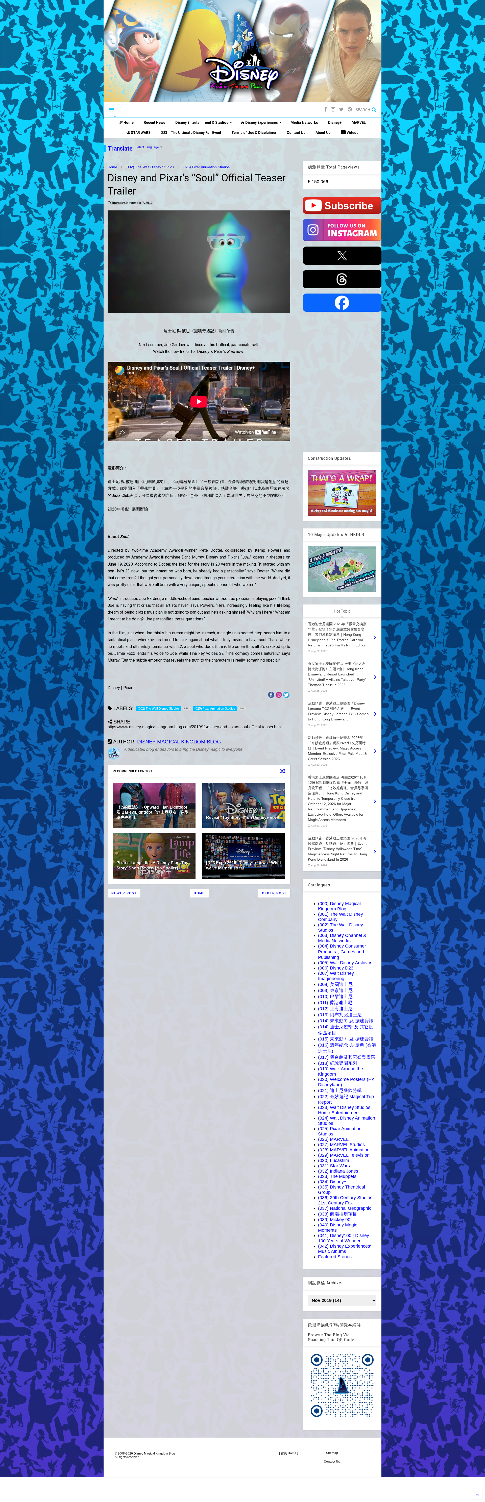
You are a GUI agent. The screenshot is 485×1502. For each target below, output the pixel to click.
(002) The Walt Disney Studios (150, 167)
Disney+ (335, 122)
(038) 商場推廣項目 (337, 1214)
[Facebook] (325, 109)
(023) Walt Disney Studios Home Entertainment (344, 1110)
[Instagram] (333, 109)
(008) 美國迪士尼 (335, 984)
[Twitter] (341, 109)
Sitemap (332, 1453)
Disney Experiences (261, 122)
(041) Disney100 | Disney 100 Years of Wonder (343, 1238)
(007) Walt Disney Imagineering (336, 976)
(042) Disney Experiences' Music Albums (344, 1249)
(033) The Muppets (337, 1176)
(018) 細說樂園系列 (337, 1063)
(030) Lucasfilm (333, 1160)
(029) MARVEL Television (344, 1155)
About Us (323, 133)
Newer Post (124, 893)
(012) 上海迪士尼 (335, 1008)
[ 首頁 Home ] (288, 1453)
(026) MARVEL (333, 1139)
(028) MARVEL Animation (344, 1149)
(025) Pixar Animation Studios (206, 167)
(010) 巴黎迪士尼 (335, 996)
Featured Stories (335, 1256)
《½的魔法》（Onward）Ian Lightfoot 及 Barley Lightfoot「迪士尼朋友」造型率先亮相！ (152, 812)
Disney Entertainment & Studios (201, 122)
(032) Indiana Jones (338, 1171)
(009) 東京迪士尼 (335, 990)
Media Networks (304, 122)
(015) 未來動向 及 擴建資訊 (345, 1038)
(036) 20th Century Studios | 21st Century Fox (346, 1200)
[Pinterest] (350, 109)
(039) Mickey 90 (334, 1219)
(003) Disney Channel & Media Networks (342, 938)
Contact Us (296, 133)
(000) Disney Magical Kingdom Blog (339, 906)
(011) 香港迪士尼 (335, 1002)
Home (128, 122)
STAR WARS (140, 133)
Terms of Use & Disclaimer (254, 133)
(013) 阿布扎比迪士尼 (340, 1014)
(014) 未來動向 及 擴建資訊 (345, 1020)
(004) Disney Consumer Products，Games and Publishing (342, 951)
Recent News (154, 122)
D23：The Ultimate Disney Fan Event (191, 133)
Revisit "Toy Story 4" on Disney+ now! (242, 817)
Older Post (274, 893)
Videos (352, 133)
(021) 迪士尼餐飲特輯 (340, 1090)
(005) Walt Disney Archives (345, 962)
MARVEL (359, 122)
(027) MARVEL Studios (341, 1144)
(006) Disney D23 (335, 968)
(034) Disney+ (332, 1181)
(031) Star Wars (334, 1165)
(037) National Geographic (344, 1208)
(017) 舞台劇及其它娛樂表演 (346, 1057)
